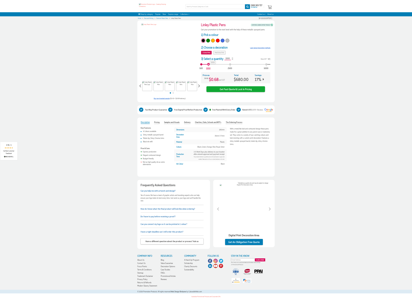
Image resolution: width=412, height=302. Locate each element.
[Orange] (213, 40)
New (164, 14)
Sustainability (189, 269)
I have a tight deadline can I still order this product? (162, 231)
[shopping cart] (270, 7)
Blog (162, 260)
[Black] (203, 40)
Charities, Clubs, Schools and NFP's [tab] (208, 122)
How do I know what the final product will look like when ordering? (168, 208)
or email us (254, 7)
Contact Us (141, 263)
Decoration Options (168, 266)
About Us (140, 260)
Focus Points (142, 266)
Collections (184, 14)
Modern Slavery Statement (147, 285)
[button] (8, 151)
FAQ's (163, 273)
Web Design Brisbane (178, 291)
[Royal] (222, 40)
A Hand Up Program (191, 260)
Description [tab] (145, 122)
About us (270, 14)
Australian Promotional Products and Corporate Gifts (206, 296)
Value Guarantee (167, 263)
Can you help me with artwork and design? (158, 190)
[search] (247, 6)
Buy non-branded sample (162, 98)
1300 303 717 (256, 5)
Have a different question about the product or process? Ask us (172, 241)
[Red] (218, 40)
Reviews (164, 279)
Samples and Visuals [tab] (172, 122)
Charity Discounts (190, 266)
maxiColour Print (219, 53)
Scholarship (188, 263)
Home (139, 18)
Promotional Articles (168, 276)
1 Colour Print (206, 53)
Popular (158, 14)
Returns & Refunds (144, 282)
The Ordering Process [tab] (234, 122)
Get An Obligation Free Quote (244, 242)
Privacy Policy (142, 279)
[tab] (170, 93)
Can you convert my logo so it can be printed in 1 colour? (164, 224)
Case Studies (165, 269)
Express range (173, 14)
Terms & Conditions (144, 269)
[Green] (208, 40)
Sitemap (140, 273)
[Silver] (227, 40)
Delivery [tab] (187, 122)
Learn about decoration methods (260, 48)
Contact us (261, 14)
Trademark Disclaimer (145, 276)
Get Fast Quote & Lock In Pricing (236, 89)
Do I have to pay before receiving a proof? (158, 216)
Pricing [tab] (157, 122)
